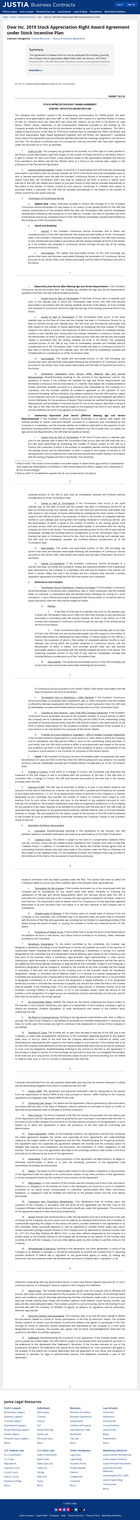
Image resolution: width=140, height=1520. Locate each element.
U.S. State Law (45, 1450)
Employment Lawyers (15, 1425)
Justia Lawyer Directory (115, 1459)
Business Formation (80, 1412)
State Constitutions (47, 1454)
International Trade (80, 1429)
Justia (5, 17)
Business (75, 1408)
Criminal (41, 1416)
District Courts (11, 1476)
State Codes (43, 1459)
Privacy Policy (93, 1515)
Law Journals (109, 1429)
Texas (40, 1481)
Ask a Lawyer (27, 12)
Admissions (109, 1416)
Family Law (42, 1434)
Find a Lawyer (10, 12)
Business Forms (78, 1463)
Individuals (43, 1408)
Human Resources (40, 38)
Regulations (10, 1463)
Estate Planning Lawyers (16, 1429)
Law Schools (64, 12)
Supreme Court (12, 1467)
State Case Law (44, 1463)
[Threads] (72, 1509)
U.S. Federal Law (14, 1450)
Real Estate (75, 1434)
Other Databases (80, 1450)
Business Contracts (27, 17)
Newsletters (96, 12)
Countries (75, 1481)
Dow (40, 17)
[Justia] (16, 4)
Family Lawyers (12, 1434)
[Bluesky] (76, 1509)
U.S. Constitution (12, 1454)
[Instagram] (68, 1509)
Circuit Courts (11, 1472)
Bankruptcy (43, 1412)
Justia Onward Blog (113, 1479)
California (42, 1467)
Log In (120, 4)
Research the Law (45, 12)
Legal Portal (41, 1515)
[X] (80, 1509)
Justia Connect (26, 1515)
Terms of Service (76, 1515)
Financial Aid (109, 1421)
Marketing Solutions (115, 12)
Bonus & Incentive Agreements (69, 38)
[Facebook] (64, 1509)
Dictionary (108, 1412)
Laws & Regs (80, 12)
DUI (39, 1425)
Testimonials (109, 1484)
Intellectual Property (80, 1425)
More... (7, 1442)
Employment (76, 1421)
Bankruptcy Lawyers (14, 1412)
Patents (74, 1472)
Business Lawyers (13, 1416)
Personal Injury (45, 1438)
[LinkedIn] (56, 1509)
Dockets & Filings (13, 1481)
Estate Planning (45, 1429)
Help (63, 1515)
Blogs (106, 1434)
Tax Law (74, 1438)
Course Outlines (111, 1425)
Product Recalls (78, 1467)
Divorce (41, 1421)
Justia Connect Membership (117, 1454)
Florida (40, 1472)
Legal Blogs (76, 1459)
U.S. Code (9, 1459)
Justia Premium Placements (117, 1463)
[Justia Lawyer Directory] (84, 1509)
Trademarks (76, 1476)
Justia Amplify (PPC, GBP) (115, 1475)
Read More (35, 70)
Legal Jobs (75, 1454)
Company (54, 1515)
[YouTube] (60, 1509)
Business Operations (80, 1416)
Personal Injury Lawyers (16, 1438)
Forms (13, 17)
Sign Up (131, 4)
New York (42, 1476)
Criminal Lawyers (13, 1421)
